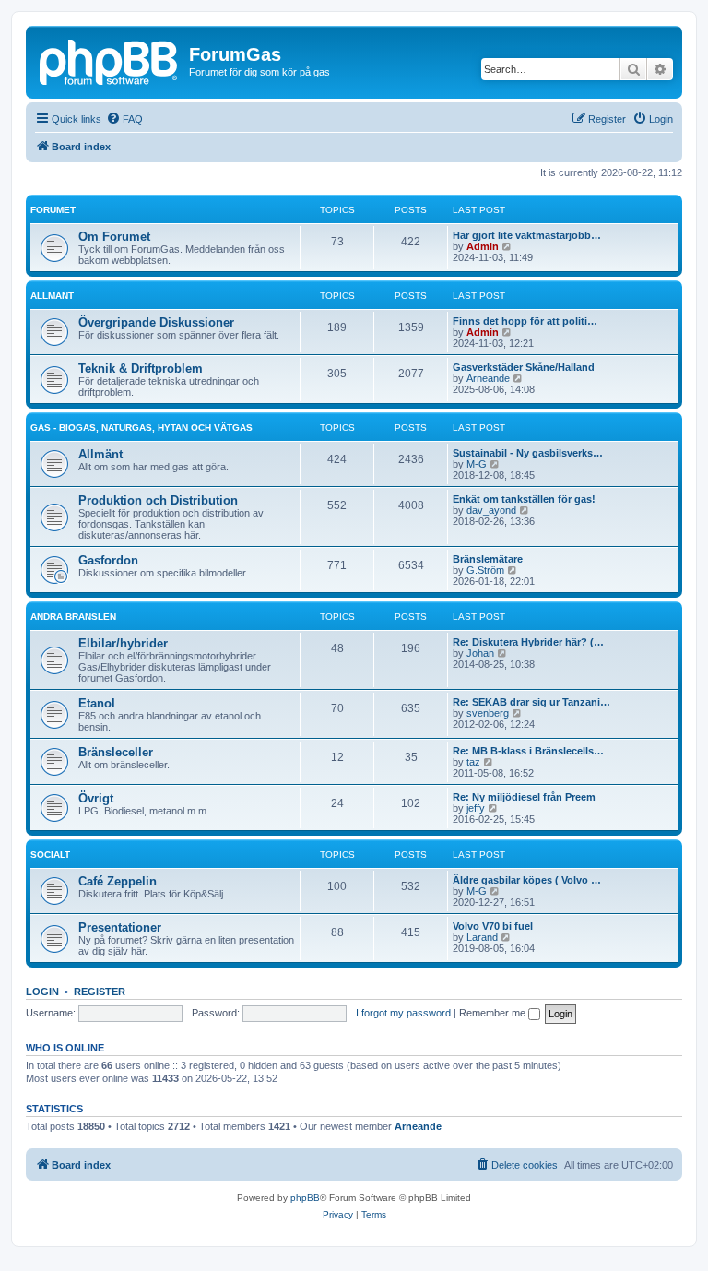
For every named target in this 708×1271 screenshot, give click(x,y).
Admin (482, 246)
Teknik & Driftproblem (140, 368)
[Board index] (109, 59)
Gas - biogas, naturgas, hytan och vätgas (141, 427)
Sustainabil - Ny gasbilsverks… (528, 452)
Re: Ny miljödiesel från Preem (524, 796)
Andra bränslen (73, 617)
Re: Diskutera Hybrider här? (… (528, 641)
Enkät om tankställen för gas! (524, 499)
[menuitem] (124, 119)
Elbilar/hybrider (123, 643)
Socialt (50, 854)
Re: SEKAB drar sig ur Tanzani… (531, 701)
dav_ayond (491, 510)
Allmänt (52, 296)
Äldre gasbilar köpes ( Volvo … (527, 879)
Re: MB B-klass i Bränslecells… (528, 750)
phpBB (305, 1198)
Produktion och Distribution (158, 500)
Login (42, 991)
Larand (482, 937)
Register (99, 991)
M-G (476, 463)
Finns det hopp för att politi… (525, 321)
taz (473, 761)
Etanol (96, 703)
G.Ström (485, 570)
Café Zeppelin (117, 881)
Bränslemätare (488, 558)
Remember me (493, 1012)
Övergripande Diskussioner (156, 322)
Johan (480, 653)
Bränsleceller (115, 752)
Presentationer (119, 927)
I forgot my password (403, 1012)
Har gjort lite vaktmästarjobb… (527, 235)
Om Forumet (114, 237)
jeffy (475, 808)
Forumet (53, 210)
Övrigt (95, 798)
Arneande (488, 378)
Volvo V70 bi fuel (493, 926)
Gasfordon (108, 560)
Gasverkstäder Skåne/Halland (524, 367)
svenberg (487, 713)
